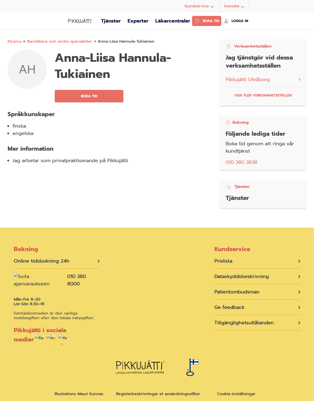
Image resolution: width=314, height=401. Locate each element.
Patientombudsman (236, 291)
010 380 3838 (241, 162)
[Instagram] (51, 340)
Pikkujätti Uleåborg (248, 79)
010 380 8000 (76, 280)
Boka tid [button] (89, 96)
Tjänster (111, 20)
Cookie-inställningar (236, 394)
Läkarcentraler (172, 20)
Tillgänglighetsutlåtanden (244, 322)
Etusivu (15, 41)
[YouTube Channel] (63, 340)
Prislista (223, 261)
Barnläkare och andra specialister (59, 41)
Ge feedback (229, 307)
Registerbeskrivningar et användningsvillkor (158, 394)
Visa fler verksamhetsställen (263, 95)
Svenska (231, 6)
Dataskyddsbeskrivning (241, 276)
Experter (138, 20)
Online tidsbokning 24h (41, 261)
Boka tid (211, 21)
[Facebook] (40, 340)
